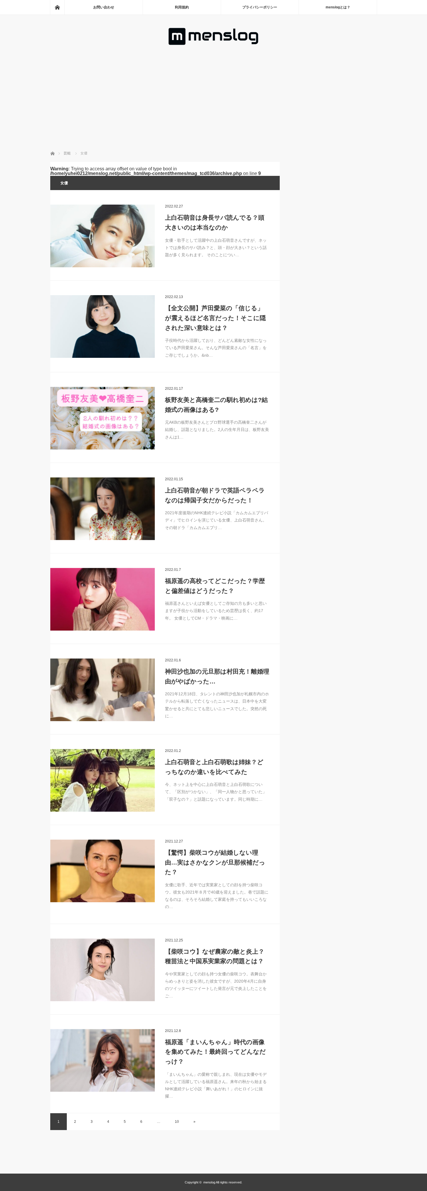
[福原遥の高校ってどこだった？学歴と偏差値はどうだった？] (102, 599)
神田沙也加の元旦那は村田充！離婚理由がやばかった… (217, 676)
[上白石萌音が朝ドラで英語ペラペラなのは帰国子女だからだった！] (102, 508)
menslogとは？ (338, 7)
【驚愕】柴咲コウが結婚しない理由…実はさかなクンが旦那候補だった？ (215, 862)
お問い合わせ (103, 7)
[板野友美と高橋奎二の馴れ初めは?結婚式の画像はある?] (102, 418)
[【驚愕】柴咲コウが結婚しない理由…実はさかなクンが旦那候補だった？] (102, 871)
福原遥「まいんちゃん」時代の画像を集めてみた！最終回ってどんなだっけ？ (215, 1052)
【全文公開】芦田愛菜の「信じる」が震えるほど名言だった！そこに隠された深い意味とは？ (215, 318)
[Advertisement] (213, 89)
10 (177, 1122)
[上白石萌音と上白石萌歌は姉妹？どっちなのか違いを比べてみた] (102, 780)
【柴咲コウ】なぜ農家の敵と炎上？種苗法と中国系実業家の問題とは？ (214, 956)
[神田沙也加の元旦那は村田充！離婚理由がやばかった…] (102, 689)
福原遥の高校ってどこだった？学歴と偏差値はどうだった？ (215, 586)
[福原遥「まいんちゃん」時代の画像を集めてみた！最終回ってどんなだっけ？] (102, 1060)
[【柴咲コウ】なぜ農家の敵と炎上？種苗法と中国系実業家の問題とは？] (102, 970)
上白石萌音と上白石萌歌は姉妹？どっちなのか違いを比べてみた (214, 767)
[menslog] (213, 43)
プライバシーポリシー (259, 7)
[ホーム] (57, 7)
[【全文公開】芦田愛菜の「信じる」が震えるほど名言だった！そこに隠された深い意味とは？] (102, 326)
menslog (209, 1182)
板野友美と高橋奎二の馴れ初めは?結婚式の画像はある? (216, 404)
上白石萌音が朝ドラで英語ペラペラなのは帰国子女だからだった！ (215, 495)
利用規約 (182, 7)
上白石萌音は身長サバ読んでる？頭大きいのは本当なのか (214, 222)
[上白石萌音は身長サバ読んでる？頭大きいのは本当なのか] (102, 236)
